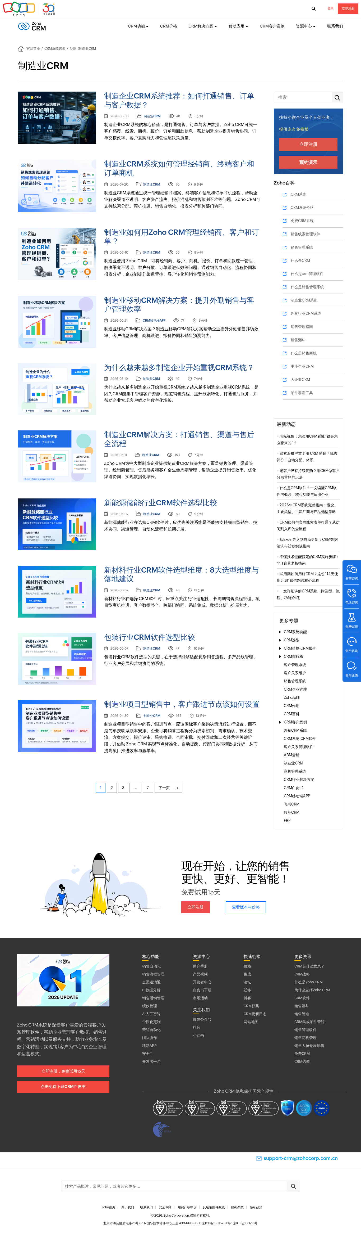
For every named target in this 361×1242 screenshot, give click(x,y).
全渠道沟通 (151, 982)
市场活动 (200, 998)
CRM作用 (291, 706)
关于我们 (127, 1207)
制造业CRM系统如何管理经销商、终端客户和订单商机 (179, 168)
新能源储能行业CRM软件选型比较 (160, 502)
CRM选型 (291, 640)
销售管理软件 (305, 1030)
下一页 (165, 788)
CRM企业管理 (295, 689)
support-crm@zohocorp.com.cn (301, 1158)
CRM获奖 (251, 1006)
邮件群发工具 (302, 393)
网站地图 (251, 1022)
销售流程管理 (153, 974)
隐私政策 (256, 1207)
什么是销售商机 (304, 353)
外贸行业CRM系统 (306, 313)
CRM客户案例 (272, 26)
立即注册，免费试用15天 (63, 1071)
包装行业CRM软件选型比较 (149, 637)
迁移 (247, 990)
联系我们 (335, 26)
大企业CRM (300, 379)
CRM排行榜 (293, 656)
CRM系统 (298, 194)
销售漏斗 (298, 340)
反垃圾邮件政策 (214, 1207)
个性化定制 (151, 1022)
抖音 (196, 1027)
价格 (247, 966)
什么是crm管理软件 (307, 274)
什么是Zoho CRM (308, 982)
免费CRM (302, 1053)
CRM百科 (291, 714)
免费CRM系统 (302, 221)
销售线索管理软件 (305, 234)
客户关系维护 (295, 673)
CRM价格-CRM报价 (300, 648)
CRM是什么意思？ (309, 966)
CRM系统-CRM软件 (300, 738)
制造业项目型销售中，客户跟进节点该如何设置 (182, 704)
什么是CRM (300, 260)
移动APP (149, 1045)
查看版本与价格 (246, 907)
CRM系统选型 (55, 49)
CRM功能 (136, 26)
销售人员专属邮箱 (309, 1045)
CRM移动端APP (154, 320)
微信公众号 (202, 1019)
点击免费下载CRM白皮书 (63, 1086)
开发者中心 (202, 982)
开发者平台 (151, 1061)
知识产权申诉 (187, 1207)
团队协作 (149, 1038)
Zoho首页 (108, 1207)
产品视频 (200, 974)
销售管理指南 (302, 327)
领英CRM (291, 812)
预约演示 (308, 162)
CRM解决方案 (200, 26)
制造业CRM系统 (304, 300)
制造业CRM (152, 116)
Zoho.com (30, 8)
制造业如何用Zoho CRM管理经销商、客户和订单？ (181, 236)
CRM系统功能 (295, 632)
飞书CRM (291, 804)
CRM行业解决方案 (299, 779)
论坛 (247, 982)
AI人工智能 (151, 1014)
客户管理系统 (295, 665)
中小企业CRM (302, 366)
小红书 (198, 1035)
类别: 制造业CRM (83, 49)
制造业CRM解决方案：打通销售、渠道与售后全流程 (179, 439)
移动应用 (236, 26)
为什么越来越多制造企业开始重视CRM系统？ (179, 367)
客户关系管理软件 (298, 747)
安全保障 (165, 1207)
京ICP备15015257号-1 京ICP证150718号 (230, 1223)
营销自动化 (151, 1030)
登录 (330, 8)
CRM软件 (302, 998)
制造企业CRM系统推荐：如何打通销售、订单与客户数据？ (179, 100)
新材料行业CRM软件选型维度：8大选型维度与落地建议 (181, 574)
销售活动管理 (153, 998)
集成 (247, 974)
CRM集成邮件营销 (309, 1022)
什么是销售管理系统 (307, 287)
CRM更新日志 (255, 1014)
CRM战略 (302, 974)
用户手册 (200, 966)
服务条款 (237, 1207)
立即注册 (348, 8)
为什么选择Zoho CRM (312, 990)
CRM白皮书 (293, 788)
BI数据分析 (151, 990)
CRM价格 (168, 26)
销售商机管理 (305, 1038)
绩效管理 (149, 1006)
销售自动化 (151, 966)
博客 (247, 998)
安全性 (147, 1053)
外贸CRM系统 (295, 730)
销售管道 (301, 1014)
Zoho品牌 (292, 697)
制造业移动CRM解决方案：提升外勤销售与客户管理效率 (179, 304)
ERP (287, 820)
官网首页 (33, 49)
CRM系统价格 (302, 207)
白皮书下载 (202, 990)
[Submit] (293, 1186)
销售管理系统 (302, 247)
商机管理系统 (295, 771)
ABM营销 (291, 755)
